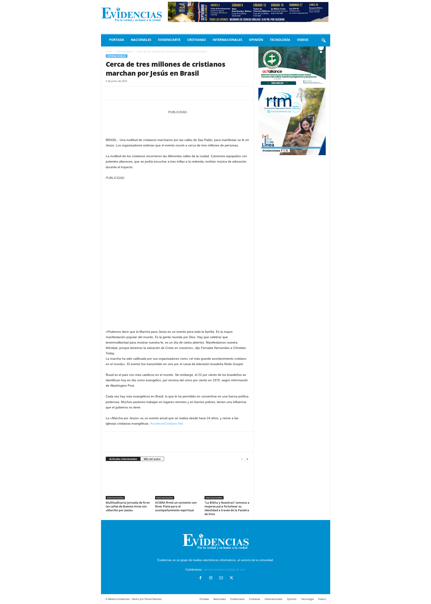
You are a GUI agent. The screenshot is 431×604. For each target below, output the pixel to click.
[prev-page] (242, 459)
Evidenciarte (169, 39)
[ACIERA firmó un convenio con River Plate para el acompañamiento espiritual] (177, 482)
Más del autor (152, 459)
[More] (151, 93)
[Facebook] (110, 93)
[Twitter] (120, 93)
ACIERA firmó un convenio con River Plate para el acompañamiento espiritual (176, 506)
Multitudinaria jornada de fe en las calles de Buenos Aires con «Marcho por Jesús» (128, 506)
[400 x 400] (177, 252)
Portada (116, 39)
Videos (302, 39)
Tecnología (280, 39)
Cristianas (196, 39)
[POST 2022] (177, 123)
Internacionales (227, 39)
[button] (323, 41)
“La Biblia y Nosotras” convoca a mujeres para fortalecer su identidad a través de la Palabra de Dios (227, 508)
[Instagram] (211, 578)
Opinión (256, 39)
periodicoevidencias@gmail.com (225, 569)
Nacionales (141, 39)
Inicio (109, 51)
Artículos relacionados (123, 459)
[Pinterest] (130, 93)
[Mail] (221, 578)
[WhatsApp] (141, 93)
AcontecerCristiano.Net (166, 423)
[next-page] (247, 459)
